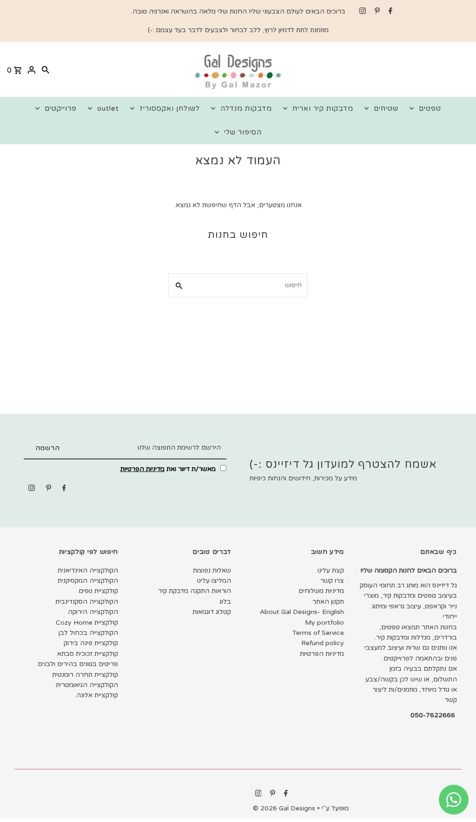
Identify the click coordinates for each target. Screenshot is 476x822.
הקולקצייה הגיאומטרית (87, 685)
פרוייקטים (61, 108)
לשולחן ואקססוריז (169, 108)
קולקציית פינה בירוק (91, 643)
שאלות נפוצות (212, 570)
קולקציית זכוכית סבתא (87, 654)
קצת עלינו (330, 570)
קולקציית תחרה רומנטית (85, 675)
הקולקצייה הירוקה (93, 612)
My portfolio (324, 623)
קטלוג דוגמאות (211, 612)
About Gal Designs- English (302, 612)
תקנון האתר (328, 602)
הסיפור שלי (243, 132)
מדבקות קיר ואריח (322, 108)
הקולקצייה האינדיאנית (88, 570)
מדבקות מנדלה (246, 108)
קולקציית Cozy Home (87, 623)
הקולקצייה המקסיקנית (88, 581)
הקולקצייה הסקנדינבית (86, 602)
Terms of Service (318, 633)
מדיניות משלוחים (321, 591)
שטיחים (386, 108)
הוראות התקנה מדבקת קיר (194, 591)
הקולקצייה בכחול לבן (88, 633)
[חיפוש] (46, 69)
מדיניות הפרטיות (142, 469)
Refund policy (322, 643)
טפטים (430, 108)
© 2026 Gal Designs (285, 808)
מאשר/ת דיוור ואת (169, 469)
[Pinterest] (376, 11)
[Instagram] (361, 11)
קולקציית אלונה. (96, 695)
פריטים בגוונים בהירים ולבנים (78, 664)
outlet (108, 108)
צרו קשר (332, 581)
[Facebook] (389, 11)
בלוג (225, 602)
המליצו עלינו (214, 581)
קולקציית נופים (98, 591)
